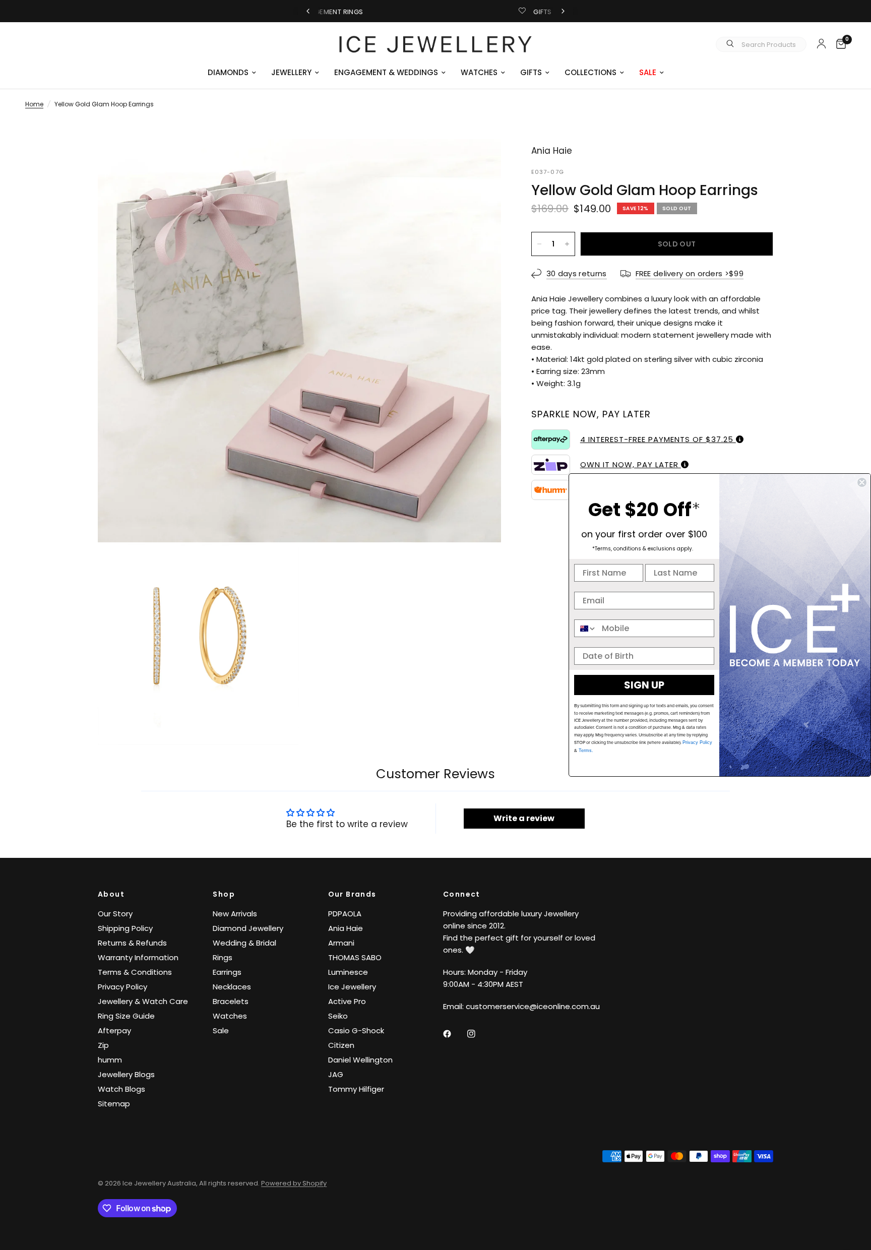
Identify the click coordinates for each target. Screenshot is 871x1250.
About (111, 894)
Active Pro (347, 1001)
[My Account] (821, 43)
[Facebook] (454, 1034)
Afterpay (114, 1030)
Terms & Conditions (135, 972)
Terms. (585, 750)
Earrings (227, 972)
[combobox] (586, 628)
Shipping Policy (125, 928)
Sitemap (114, 1103)
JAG (335, 1074)
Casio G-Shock (356, 1030)
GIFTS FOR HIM (444, 12)
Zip (103, 1045)
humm (110, 1059)
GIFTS (531, 72)
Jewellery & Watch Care (143, 1001)
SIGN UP (644, 685)
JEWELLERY (291, 72)
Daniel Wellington (360, 1059)
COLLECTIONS (590, 72)
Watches (230, 1016)
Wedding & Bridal (244, 943)
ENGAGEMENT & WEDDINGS (386, 72)
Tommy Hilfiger (356, 1089)
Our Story (115, 913)
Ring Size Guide (126, 1016)
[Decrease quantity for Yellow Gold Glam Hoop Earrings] (539, 244)
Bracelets (230, 1001)
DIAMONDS (228, 72)
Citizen (341, 1045)
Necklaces (232, 986)
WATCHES (479, 72)
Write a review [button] (523, 818)
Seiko (338, 1016)
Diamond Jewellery (248, 928)
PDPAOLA (344, 913)
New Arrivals (235, 913)
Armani (341, 943)
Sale (221, 1030)
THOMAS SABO (355, 957)
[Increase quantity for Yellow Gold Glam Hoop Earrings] (567, 244)
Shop (224, 894)
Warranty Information (138, 957)
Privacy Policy (122, 986)
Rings (222, 957)
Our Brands (352, 894)
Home (34, 104)
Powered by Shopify (294, 1183)
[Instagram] (478, 1034)
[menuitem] (232, 72)
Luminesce (348, 972)
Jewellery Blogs (126, 1074)
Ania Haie (345, 928)
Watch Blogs (121, 1089)
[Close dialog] (862, 482)
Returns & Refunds (132, 943)
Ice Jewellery (352, 986)
